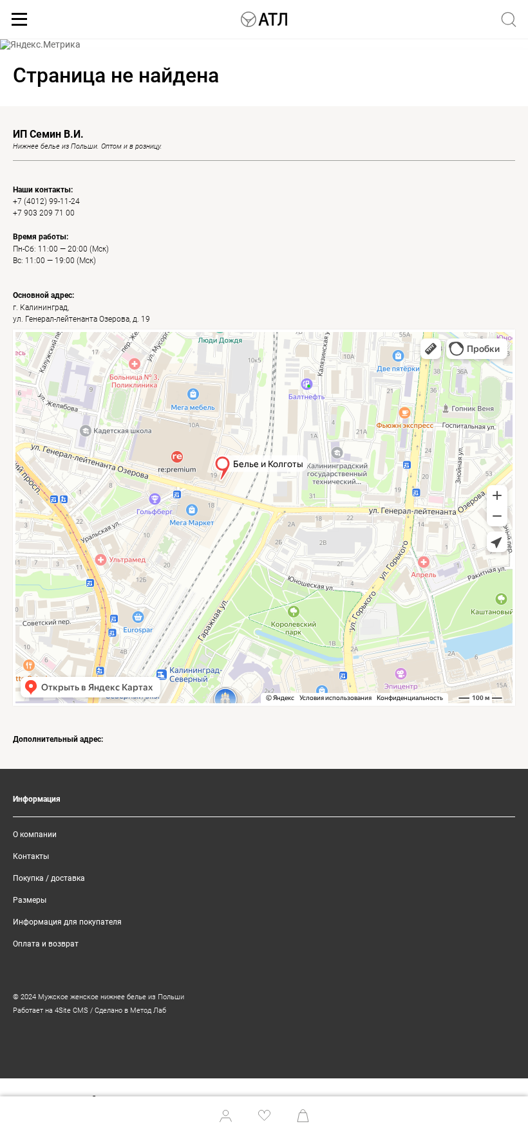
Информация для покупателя (67, 922)
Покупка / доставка (49, 878)
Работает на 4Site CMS (50, 1010)
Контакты (31, 856)
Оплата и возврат (46, 943)
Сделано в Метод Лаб (130, 1010)
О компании (35, 834)
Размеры (29, 900)
